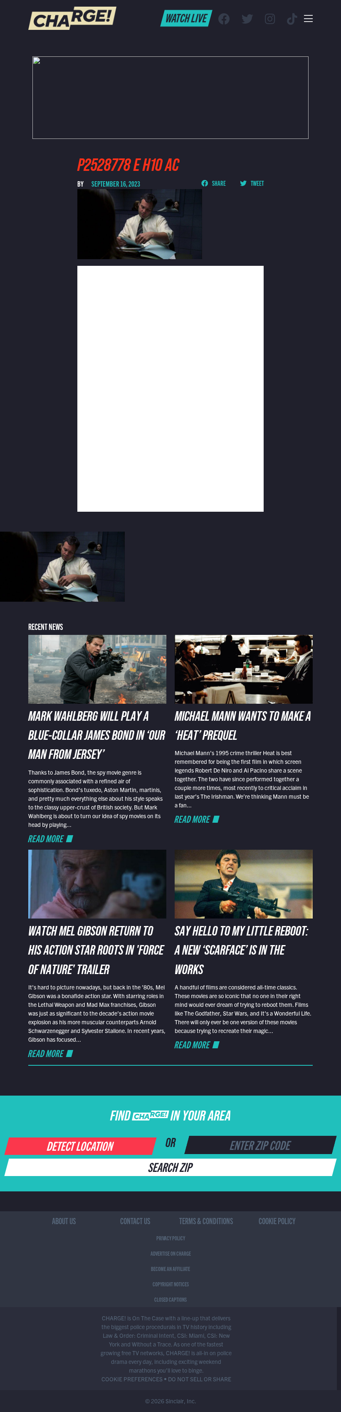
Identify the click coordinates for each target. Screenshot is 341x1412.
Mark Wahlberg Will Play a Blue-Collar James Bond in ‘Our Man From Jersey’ (96, 737)
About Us (64, 1220)
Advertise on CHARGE (171, 1253)
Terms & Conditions (206, 1220)
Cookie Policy (277, 1220)
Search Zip (171, 1166)
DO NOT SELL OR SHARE (199, 1379)
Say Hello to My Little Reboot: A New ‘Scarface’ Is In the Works (241, 952)
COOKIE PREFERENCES (132, 1379)
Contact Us (135, 1220)
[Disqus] (171, 387)
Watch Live (186, 17)
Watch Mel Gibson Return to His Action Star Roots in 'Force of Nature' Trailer (95, 952)
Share (218, 183)
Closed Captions (170, 1299)
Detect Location (80, 1145)
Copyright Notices (171, 1284)
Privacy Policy (170, 1238)
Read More (46, 838)
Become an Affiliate (170, 1268)
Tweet (257, 183)
